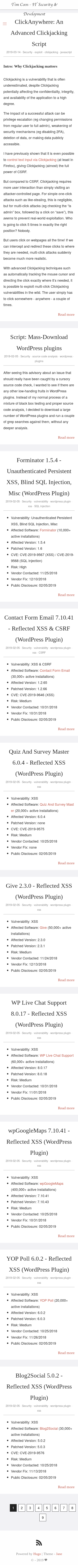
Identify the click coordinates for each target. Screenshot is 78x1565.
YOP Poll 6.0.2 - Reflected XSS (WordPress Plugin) (39, 1264)
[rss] (39, 1543)
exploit (38, 52)
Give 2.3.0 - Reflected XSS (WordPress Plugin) (39, 891)
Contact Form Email (55, 670)
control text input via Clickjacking (31, 159)
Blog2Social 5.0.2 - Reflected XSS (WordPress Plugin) (39, 1386)
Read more (66, 314)
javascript (66, 52)
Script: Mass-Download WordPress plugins (39, 342)
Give (43, 927)
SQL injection (42, 506)
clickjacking (51, 52)
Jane (59, 1554)
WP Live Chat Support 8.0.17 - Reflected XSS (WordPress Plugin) (39, 1013)
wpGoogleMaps (51, 1183)
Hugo (37, 1554)
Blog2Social (49, 1428)
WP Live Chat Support (57, 1055)
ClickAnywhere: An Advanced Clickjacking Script (39, 32)
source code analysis (45, 356)
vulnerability (41, 501)
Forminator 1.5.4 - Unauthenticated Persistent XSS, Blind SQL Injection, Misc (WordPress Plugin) (39, 477)
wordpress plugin (61, 501)
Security (27, 52)
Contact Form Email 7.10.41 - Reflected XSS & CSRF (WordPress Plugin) (39, 628)
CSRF (42, 652)
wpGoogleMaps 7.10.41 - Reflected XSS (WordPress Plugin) (39, 1141)
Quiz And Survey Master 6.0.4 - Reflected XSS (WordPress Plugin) (39, 762)
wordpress (66, 356)
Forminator (48, 529)
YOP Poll (46, 1300)
